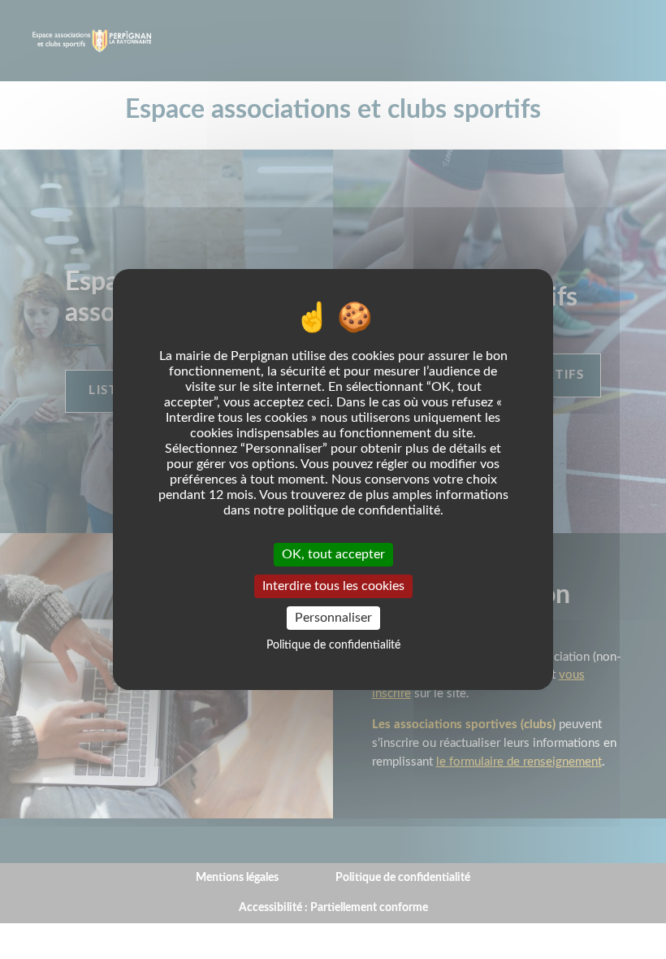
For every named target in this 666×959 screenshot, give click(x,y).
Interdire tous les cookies (333, 585)
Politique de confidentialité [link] (333, 645)
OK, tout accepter (333, 553)
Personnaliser (333, 617)
